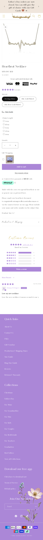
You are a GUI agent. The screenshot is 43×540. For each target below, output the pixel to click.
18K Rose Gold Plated (13, 105)
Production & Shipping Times (16, 351)
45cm (7, 128)
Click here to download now (16, 477)
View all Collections (12, 459)
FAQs (6, 339)
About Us (8, 327)
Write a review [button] (21, 269)
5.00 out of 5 (28, 245)
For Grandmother (12, 411)
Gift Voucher (10, 345)
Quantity (5, 140)
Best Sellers (9, 453)
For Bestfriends (11, 435)
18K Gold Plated (28, 99)
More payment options (21, 173)
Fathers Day (9, 399)
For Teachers (10, 441)
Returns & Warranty (12, 375)
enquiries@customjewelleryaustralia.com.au (20, 201)
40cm (7, 125)
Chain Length (8, 118)
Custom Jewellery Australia (24, 535)
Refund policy (10, 489)
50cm (7, 131)
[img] (8, 284)
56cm (7, 134)
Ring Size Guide (11, 363)
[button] (4, 16)
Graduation (9, 447)
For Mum (8, 405)
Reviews (8, 369)
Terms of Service (11, 483)
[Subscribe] (35, 507)
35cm (7, 121)
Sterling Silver (10, 99)
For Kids (8, 423)
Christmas (8, 393)
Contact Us (9, 333)
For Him (8, 417)
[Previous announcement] (4, 6)
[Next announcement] (38, 6)
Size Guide (9, 112)
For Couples (9, 429)
